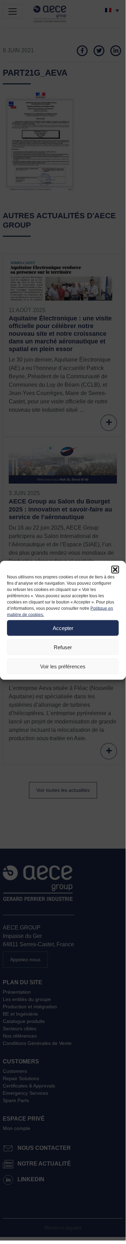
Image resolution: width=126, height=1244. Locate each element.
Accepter (63, 628)
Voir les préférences (63, 666)
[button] (115, 569)
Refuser (63, 647)
